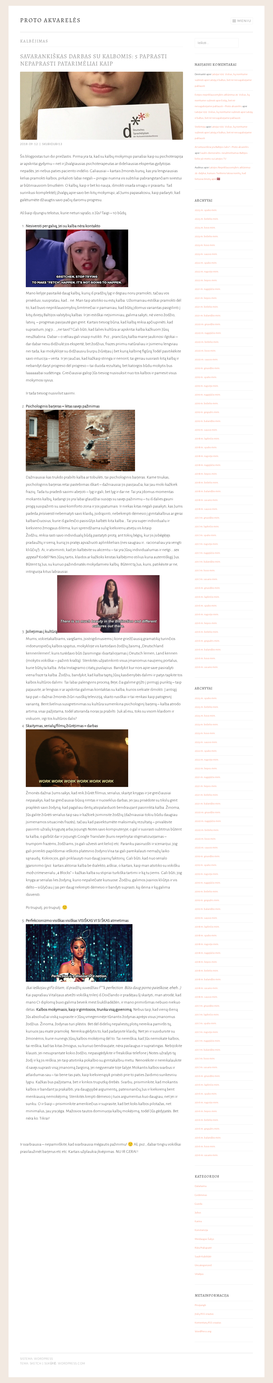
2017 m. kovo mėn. (205, 570)
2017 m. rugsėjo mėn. (206, 544)
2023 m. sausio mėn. (206, 254)
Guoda (198, 1204)
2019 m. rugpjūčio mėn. (208, 394)
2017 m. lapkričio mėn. (207, 526)
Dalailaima (200, 1186)
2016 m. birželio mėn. (207, 632)
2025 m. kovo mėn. (205, 227)
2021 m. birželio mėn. (206, 306)
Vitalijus (199, 1274)
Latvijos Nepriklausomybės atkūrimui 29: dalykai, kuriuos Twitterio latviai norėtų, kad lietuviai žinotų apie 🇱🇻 (222, 173)
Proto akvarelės (50, 20)
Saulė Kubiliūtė (203, 1256)
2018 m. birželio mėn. (207, 482)
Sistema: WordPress (36, 1358)
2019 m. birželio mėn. (206, 403)
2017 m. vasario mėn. (206, 579)
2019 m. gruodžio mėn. (207, 368)
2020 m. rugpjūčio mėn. (208, 333)
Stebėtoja (200, 126)
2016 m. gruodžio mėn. (207, 588)
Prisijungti (200, 1305)
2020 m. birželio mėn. (207, 342)
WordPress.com (71, 1363)
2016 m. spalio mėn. (206, 605)
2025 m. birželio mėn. (207, 219)
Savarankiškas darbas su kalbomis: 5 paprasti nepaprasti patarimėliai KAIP (93, 60)
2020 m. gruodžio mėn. (208, 324)
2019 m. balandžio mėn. (208, 421)
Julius (198, 1212)
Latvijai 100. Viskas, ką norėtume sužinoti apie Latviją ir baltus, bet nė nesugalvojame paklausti (223, 80)
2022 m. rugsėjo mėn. (207, 271)
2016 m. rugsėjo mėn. (207, 614)
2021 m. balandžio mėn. (208, 315)
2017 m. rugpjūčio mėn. (208, 553)
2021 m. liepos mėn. (206, 298)
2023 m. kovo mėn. (205, 245)
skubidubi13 (52, 144)
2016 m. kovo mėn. (205, 658)
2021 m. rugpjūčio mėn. (208, 289)
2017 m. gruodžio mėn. (207, 517)
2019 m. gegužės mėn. (207, 412)
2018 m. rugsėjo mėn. (207, 456)
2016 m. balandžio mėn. (208, 649)
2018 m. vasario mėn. (206, 500)
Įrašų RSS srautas (204, 1314)
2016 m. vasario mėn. (206, 667)
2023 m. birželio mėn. (206, 236)
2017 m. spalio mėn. (206, 535)
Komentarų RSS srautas (208, 1322)
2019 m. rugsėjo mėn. (207, 386)
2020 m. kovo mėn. (205, 350)
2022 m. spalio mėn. (206, 263)
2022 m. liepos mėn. (206, 280)
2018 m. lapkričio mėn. (207, 438)
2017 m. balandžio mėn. (208, 561)
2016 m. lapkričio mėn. (207, 597)
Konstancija (201, 1230)
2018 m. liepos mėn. (206, 474)
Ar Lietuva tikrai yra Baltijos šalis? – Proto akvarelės (222, 147)
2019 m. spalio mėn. (206, 377)
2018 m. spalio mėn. (206, 447)
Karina (198, 1221)
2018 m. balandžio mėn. (208, 491)
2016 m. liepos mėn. (206, 623)
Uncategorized (203, 1265)
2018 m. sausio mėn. (206, 509)
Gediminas (201, 1195)
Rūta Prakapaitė (203, 1247)
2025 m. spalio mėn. (206, 210)
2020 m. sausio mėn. (206, 359)
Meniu (244, 21)
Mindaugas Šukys (204, 1239)
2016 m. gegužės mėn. (207, 641)
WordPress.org (203, 1331)
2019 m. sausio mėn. (206, 430)
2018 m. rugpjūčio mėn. (208, 465)
